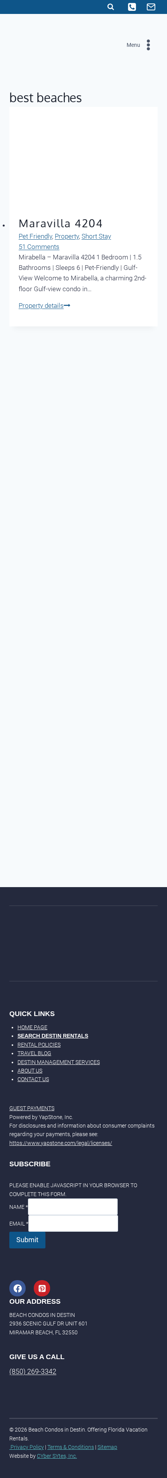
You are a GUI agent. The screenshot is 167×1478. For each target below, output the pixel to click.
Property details (44, 305)
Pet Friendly (35, 236)
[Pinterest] (42, 1288)
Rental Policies (39, 1045)
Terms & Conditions (70, 1447)
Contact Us (33, 1079)
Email (18, 1224)
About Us (29, 1071)
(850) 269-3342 (32, 1371)
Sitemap (107, 1447)
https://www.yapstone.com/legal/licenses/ (60, 1143)
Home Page (32, 1027)
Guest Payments (31, 1108)
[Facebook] (17, 1288)
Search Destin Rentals (52, 1036)
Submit (27, 1240)
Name (18, 1207)
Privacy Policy (26, 1447)
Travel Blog (34, 1053)
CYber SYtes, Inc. (57, 1456)
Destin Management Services (58, 1062)
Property (67, 236)
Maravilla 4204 (61, 223)
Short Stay (96, 236)
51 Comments (39, 247)
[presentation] (83, 156)
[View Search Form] (111, 7)
